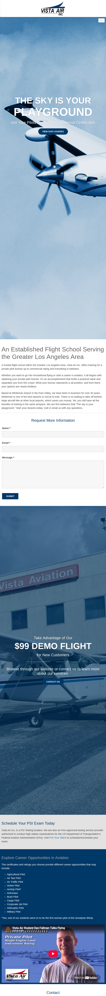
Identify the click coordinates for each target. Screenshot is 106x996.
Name (6, 428)
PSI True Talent (57, 837)
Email (6, 442)
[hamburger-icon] (101, 20)
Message (8, 457)
